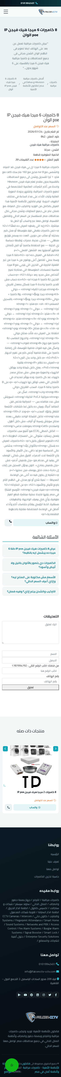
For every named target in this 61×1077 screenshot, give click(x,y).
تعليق (30, 687)
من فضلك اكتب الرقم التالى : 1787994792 (35, 665)
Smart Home (51, 920)
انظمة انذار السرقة (48, 912)
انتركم (36, 899)
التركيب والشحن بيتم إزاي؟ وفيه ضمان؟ (31, 591)
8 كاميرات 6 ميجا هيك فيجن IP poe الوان (11, 83)
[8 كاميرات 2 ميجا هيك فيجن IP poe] (30, 766)
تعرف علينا (53, 861)
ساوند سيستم (22, 903)
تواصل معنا (52, 869)
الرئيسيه (55, 854)
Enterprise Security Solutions (42, 936)
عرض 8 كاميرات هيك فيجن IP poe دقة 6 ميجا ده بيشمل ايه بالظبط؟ (32, 551)
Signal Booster (33, 932)
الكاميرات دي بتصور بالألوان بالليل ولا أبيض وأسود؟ (33, 565)
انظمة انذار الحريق (18, 908)
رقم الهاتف (52, 676)
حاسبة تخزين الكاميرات (46, 876)
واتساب (51, 522)
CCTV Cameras (11, 916)
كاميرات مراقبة (53, 84)
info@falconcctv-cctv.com (40, 971)
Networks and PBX (37, 924)
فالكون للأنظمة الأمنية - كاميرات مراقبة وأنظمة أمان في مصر (40, 1067)
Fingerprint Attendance (28, 920)
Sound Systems (15, 924)
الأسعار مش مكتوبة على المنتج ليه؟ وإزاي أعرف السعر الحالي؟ (33, 579)
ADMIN (16, 1071)
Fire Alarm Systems (29, 928)
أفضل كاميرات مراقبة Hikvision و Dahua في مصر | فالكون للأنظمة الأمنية (33, 83)
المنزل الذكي (39, 903)
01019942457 (27, 3)
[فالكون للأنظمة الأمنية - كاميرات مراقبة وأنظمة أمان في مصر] (48, 11)
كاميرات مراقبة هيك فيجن (44, 144)
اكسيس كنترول (38, 908)
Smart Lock (50, 932)
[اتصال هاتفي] (8, 522)
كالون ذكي (40, 916)
